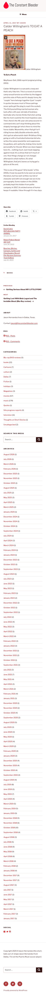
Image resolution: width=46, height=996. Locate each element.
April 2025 (8, 502)
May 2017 (8, 899)
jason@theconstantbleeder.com (24, 323)
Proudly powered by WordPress (15, 990)
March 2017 (8, 909)
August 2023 (9, 574)
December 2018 (10, 818)
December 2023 (10, 560)
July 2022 (7, 617)
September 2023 (11, 569)
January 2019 (9, 813)
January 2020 (9, 756)
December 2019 (10, 761)
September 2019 (11, 775)
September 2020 (11, 718)
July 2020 (8, 727)
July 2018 (7, 842)
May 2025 (8, 497)
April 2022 (8, 631)
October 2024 (9, 526)
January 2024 (9, 555)
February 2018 (10, 866)
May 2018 (8, 852)
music (6, 401)
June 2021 (8, 675)
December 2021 (10, 651)
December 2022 (10, 603)
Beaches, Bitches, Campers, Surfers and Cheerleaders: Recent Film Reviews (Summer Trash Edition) (12, 253)
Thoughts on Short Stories (15, 420)
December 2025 (10, 474)
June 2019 (8, 789)
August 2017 (9, 885)
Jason (23, 23)
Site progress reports (12, 410)
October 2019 (9, 770)
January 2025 (9, 512)
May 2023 (8, 588)
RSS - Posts (10, 336)
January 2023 (9, 598)
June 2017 (8, 895)
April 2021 (8, 684)
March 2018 (8, 861)
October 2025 (9, 483)
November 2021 (10, 655)
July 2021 (7, 670)
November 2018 (10, 823)
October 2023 (9, 564)
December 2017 (10, 875)
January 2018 (9, 871)
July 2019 (7, 785)
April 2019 (8, 799)
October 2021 (9, 660)
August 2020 (9, 722)
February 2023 (10, 593)
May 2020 (8, 737)
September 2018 (11, 832)
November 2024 (10, 521)
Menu (24, 14)
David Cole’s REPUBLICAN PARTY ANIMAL (12, 231)
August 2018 (9, 837)
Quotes (7, 405)
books (10, 273)
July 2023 (8, 579)
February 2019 (10, 808)
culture (7, 372)
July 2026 (8, 459)
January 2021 (9, 698)
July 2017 (7, 890)
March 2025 (9, 507)
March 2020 (9, 746)
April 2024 (8, 541)
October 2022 (9, 608)
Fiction (6, 382)
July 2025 (8, 493)
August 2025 (9, 488)
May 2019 (8, 794)
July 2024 (8, 536)
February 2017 (9, 914)
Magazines (8, 391)
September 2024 (11, 531)
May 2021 (8, 679)
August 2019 (9, 780)
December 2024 (10, 517)
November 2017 (10, 880)
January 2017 (9, 918)
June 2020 (8, 732)
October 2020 (9, 713)
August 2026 (9, 454)
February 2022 (10, 641)
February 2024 (10, 550)
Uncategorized (10, 425)
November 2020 (10, 708)
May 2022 (8, 627)
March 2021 (8, 689)
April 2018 (8, 856)
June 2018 (8, 847)
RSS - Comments (12, 341)
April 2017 (8, 904)
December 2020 (10, 703)
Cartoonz (7, 367)
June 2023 (8, 584)
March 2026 (9, 464)
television (8, 415)
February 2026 (10, 469)
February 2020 (10, 751)
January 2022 (9, 646)
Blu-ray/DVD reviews (12, 358)
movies (7, 396)
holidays (7, 386)
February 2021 (9, 694)
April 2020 (8, 741)
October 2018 (9, 828)
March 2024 (9, 545)
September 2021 (11, 665)
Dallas (6, 377)
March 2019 (8, 804)
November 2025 (10, 478)
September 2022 (11, 612)
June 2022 (8, 622)
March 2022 (9, 636)
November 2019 (10, 765)
